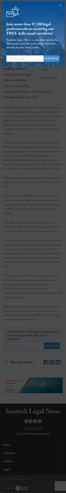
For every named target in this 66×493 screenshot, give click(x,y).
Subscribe (52, 58)
